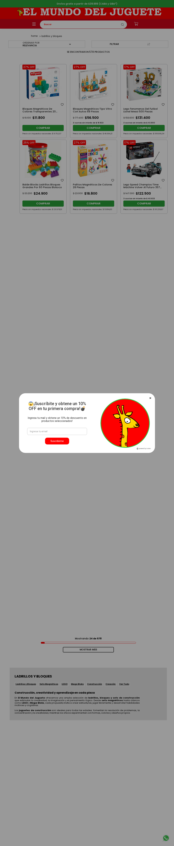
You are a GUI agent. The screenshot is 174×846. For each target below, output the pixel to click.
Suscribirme (57, 441)
